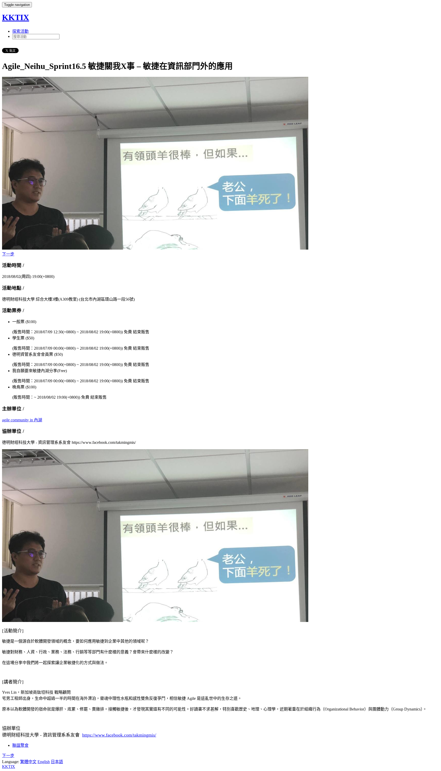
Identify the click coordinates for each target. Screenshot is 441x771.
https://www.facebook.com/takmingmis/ (119, 735)
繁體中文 (28, 762)
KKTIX (15, 17)
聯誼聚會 (20, 745)
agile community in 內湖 (22, 420)
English (44, 762)
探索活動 (20, 31)
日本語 (57, 762)
